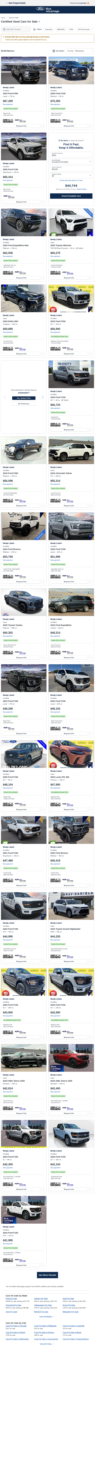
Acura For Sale (69, 1305)
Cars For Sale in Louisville (73, 1326)
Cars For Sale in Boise (72, 1332)
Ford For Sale (11, 1299)
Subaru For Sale (41, 1299)
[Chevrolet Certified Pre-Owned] (68, 500)
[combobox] (16, 29)
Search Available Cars (71, 196)
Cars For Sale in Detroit (15, 1332)
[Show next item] (43, 397)
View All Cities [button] (46, 1344)
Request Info (21, 126)
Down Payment (57, 167)
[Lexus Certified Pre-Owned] (68, 804)
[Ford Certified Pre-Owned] (20, 121)
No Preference (23, 404)
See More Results (47, 1275)
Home (3, 18)
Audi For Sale (68, 1299)
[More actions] (43, 126)
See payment (8, 104)
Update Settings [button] (81, 189)
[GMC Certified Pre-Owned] (20, 1108)
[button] (8, 121)
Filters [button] (39, 29)
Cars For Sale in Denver (44, 1332)
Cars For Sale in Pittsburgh (45, 1326)
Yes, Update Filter (24, 398)
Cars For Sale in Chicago (16, 1326)
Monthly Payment (57, 153)
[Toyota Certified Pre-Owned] (68, 273)
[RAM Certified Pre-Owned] (20, 348)
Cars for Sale (13, 18)
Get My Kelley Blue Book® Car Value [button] (71, 180)
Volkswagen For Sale (43, 1305)
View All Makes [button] (45, 1317)
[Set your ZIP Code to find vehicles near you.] (39, 21)
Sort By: (70, 51)
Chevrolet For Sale (13, 1305)
